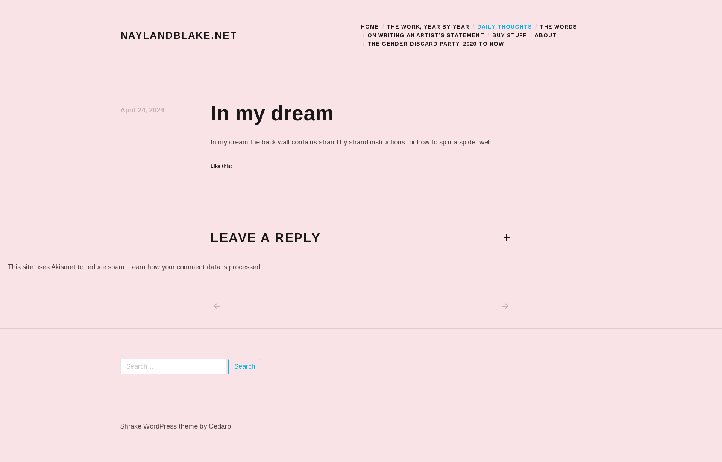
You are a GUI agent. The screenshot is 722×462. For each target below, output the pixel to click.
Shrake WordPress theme (159, 426)
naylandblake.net (178, 35)
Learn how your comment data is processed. (195, 267)
